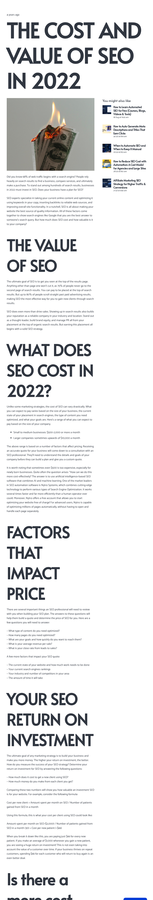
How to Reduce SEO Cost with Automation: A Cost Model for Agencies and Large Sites (129, 164)
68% (25, 177)
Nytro (29, 498)
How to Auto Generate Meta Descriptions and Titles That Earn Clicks (129, 129)
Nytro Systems (49, 485)
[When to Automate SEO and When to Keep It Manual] (106, 148)
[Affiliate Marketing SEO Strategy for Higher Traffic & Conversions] (106, 183)
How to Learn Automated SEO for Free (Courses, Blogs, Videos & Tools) (129, 110)
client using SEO (58, 777)
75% (60, 286)
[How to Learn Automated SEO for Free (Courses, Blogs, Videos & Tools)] (106, 109)
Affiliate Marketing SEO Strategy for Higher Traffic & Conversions (129, 183)
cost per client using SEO (61, 815)
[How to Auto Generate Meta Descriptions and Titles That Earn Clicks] (106, 129)
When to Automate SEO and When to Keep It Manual (129, 147)
